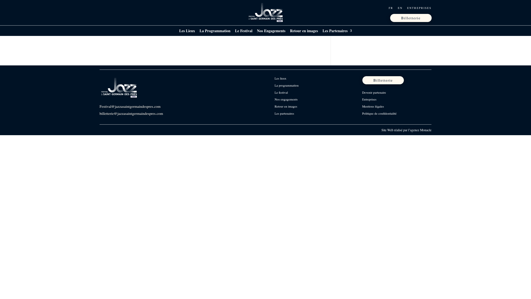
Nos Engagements (271, 31)
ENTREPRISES (419, 8)
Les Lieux (187, 31)
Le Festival (243, 31)
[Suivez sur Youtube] (129, 7)
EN (400, 8)
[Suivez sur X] (120, 7)
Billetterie (411, 17)
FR (391, 8)
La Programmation (215, 31)
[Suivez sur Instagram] (111, 7)
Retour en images (304, 31)
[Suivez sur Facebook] (103, 7)
